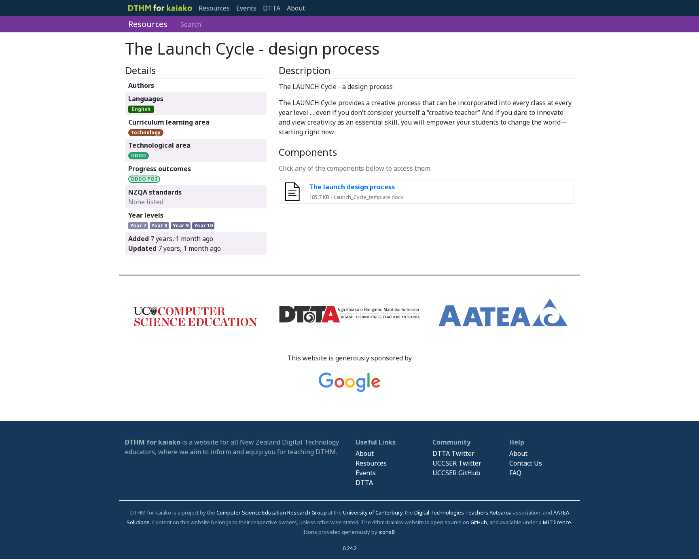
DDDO (138, 155)
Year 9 (181, 225)
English (141, 109)
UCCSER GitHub (456, 472)
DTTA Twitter (453, 453)
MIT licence (557, 522)
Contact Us (525, 463)
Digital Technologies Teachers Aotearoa (463, 512)
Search (190, 24)
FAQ (515, 472)
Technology (146, 132)
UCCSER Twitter (456, 463)
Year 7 (138, 225)
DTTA (271, 8)
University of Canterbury (372, 512)
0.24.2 (349, 548)
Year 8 (159, 225)
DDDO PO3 (144, 179)
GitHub (478, 522)
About (296, 8)
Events (246, 8)
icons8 (386, 532)
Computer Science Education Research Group (271, 512)
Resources (214, 8)
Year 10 (203, 225)
